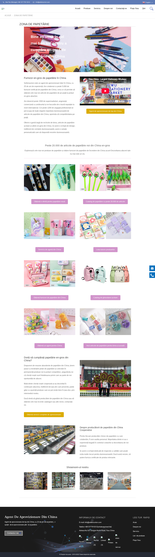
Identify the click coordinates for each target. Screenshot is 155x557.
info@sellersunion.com (93, 522)
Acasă (77, 8)
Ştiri (143, 8)
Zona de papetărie (23, 15)
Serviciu (97, 8)
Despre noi (108, 8)
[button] (105, 111)
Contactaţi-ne (121, 8)
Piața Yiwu (134, 8)
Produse (87, 8)
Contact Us (133, 554)
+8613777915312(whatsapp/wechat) (98, 527)
